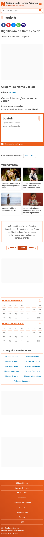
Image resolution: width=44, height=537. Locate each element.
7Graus (15, 533)
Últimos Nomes (22, 483)
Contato (22, 517)
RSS (22, 522)
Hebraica (12, 92)
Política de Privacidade (22, 502)
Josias (31, 248)
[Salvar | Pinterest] (8, 25)
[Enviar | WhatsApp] (18, 25)
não (33, 156)
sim (26, 156)
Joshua (13, 248)
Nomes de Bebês (22, 493)
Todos (37, 318)
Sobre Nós (22, 498)
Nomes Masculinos (13, 323)
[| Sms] (23, 25)
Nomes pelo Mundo (22, 488)
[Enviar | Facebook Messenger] (13, 25)
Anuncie (22, 507)
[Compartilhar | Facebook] (3, 25)
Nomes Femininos (12, 300)
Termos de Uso (22, 512)
